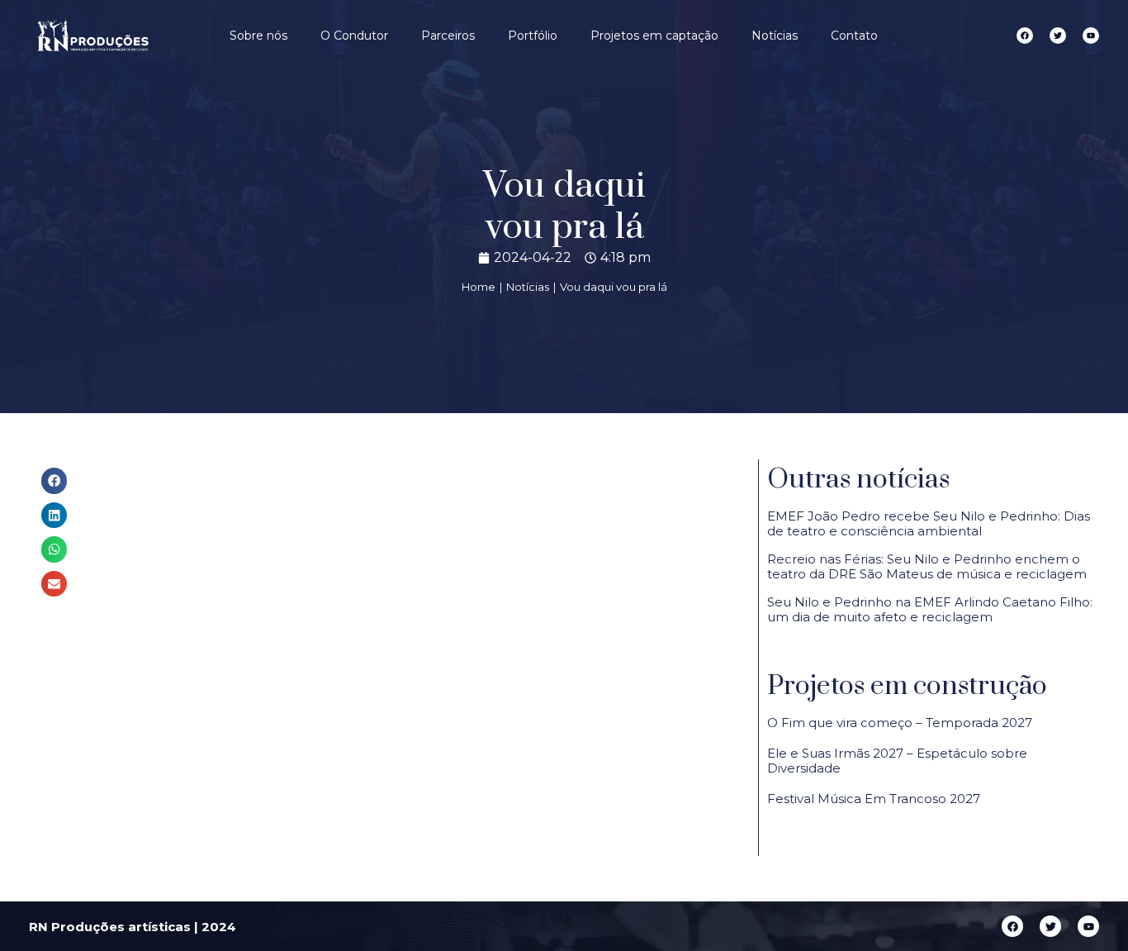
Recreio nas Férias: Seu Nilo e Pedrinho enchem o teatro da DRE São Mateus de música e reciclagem (927, 566)
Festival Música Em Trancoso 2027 (873, 798)
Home (478, 286)
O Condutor (354, 35)
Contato (854, 35)
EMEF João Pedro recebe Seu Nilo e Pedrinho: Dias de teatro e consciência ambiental (928, 523)
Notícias (774, 35)
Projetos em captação (654, 35)
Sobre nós (258, 35)
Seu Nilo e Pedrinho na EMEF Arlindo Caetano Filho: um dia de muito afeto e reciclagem (929, 609)
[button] (54, 481)
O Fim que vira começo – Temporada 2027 (899, 722)
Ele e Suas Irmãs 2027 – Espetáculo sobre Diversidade (897, 760)
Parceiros (448, 35)
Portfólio (532, 35)
